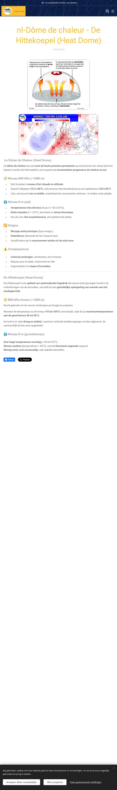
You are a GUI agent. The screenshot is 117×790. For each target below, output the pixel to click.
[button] (107, 11)
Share (11, 359)
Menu (113, 11)
